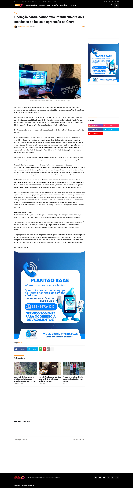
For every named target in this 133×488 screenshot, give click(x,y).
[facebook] (109, 1)
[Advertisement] (47, 46)
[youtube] (118, 1)
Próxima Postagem (78, 440)
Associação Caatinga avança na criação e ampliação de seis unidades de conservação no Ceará (25, 379)
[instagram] (104, 1)
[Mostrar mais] (52, 349)
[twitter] (112, 1)
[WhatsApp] (40, 349)
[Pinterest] (44, 349)
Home (16, 1)
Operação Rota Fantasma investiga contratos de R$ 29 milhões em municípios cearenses (50, 379)
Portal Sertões (29, 485)
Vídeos (39, 1)
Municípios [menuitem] (63, 5)
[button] (111, 5)
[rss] (115, 1)
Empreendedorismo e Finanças (27, 1)
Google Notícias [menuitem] (44, 5)
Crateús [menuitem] (55, 5)
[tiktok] (106, 1)
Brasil (54, 1)
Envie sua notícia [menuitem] (31, 5)
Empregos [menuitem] (73, 5)
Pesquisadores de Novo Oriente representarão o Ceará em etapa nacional (73, 379)
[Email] (48, 349)
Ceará (44, 1)
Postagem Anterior (21, 440)
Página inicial (18, 13)
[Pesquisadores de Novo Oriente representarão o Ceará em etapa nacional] (74, 368)
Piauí (49, 1)
